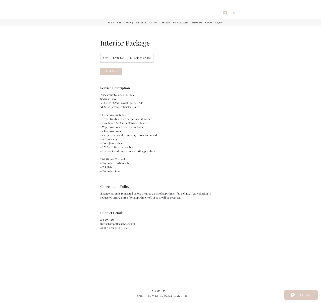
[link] (111, 71)
